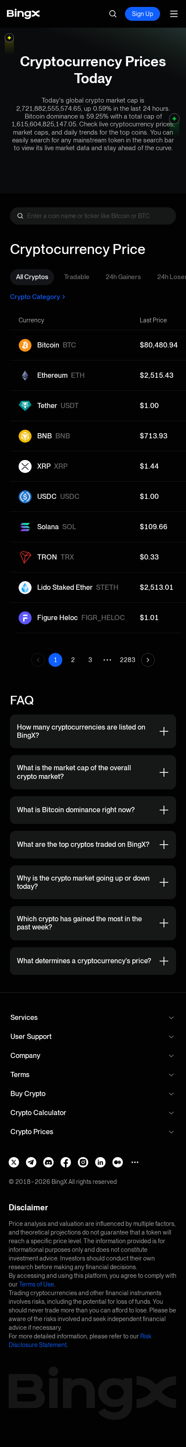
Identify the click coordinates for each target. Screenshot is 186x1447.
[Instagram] (83, 1162)
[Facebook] (66, 1162)
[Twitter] (14, 1162)
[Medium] (117, 1162)
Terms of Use (36, 1284)
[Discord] (48, 1162)
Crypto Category (35, 297)
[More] (135, 1162)
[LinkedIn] (100, 1162)
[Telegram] (31, 1162)
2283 (127, 659)
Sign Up (142, 13)
